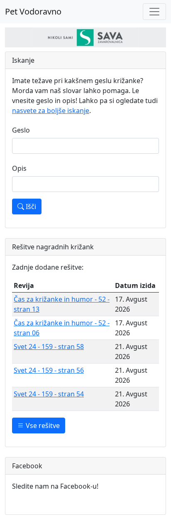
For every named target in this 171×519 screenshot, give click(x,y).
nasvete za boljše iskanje (50, 110)
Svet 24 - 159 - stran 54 (49, 393)
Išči (30, 206)
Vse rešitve (42, 425)
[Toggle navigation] (154, 11)
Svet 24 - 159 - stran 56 (49, 370)
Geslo (21, 130)
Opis (19, 168)
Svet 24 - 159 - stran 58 (49, 346)
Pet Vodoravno (33, 11)
